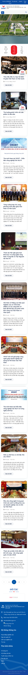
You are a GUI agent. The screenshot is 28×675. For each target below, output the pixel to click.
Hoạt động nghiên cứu (7, 635)
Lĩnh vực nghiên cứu (6, 640)
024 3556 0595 (13, 617)
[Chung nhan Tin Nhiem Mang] (9, 624)
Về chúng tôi (4, 651)
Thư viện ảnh (14, 1)
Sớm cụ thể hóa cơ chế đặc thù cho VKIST (13, 456)
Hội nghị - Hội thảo (10, 163)
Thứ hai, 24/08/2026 (6, 1)
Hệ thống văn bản (6, 653)
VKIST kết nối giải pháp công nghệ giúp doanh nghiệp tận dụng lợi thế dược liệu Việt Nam (13, 359)
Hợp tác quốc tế (5, 637)
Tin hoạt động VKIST (10, 81)
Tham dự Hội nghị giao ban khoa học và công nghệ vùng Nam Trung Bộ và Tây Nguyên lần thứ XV (13, 256)
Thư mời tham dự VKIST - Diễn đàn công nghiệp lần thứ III (14, 159)
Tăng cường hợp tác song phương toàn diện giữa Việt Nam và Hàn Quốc (12, 207)
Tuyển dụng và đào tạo (7, 656)
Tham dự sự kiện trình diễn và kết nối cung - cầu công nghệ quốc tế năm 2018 (13, 553)
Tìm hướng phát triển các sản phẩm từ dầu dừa (13, 113)
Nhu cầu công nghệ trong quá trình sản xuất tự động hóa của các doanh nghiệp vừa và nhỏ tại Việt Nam (13, 504)
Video (10, 3)
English (20, 1)
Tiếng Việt (25, 2)
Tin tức (3, 642)
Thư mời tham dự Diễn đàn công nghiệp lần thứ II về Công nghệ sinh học (13, 409)
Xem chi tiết (8, 85)
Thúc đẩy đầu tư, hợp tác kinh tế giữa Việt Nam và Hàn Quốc (13, 78)
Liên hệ (3, 663)
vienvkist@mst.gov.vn (10, 620)
